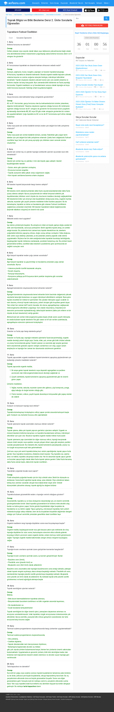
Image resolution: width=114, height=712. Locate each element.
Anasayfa (35, 3)
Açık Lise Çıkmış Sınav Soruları (33, 699)
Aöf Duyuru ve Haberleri (85, 61)
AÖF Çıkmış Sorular (74, 697)
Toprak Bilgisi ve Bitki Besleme (34, 14)
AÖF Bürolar (97, 697)
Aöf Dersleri (18, 14)
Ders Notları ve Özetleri (53, 14)
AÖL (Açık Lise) (44, 10)
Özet (11, 38)
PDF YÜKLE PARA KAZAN (91, 25)
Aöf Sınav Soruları (62, 697)
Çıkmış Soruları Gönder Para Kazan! (89, 85)
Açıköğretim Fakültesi (25, 697)
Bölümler (44, 3)
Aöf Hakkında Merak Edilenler (87, 120)
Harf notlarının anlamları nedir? (87, 142)
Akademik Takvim (76, 3)
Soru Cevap (54, 3)
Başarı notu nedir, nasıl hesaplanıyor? (90, 125)
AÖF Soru (9, 14)
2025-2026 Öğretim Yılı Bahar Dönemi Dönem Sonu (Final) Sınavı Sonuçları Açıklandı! (90, 104)
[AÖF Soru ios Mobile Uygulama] (89, 10)
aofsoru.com (14, 3)
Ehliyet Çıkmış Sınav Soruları (51, 699)
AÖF (8, 694)
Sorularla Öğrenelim (24, 38)
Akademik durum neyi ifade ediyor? (89, 149)
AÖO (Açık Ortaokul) (70, 10)
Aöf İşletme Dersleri (87, 697)
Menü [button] (106, 3)
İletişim (99, 3)
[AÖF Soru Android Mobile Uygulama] (102, 10)
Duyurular (64, 3)
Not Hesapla (90, 3)
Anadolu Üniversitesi (12, 697)
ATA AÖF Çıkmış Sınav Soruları (14, 699)
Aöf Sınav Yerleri (51, 697)
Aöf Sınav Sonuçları (39, 697)
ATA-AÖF (18, 10)
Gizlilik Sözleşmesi (66, 699)
